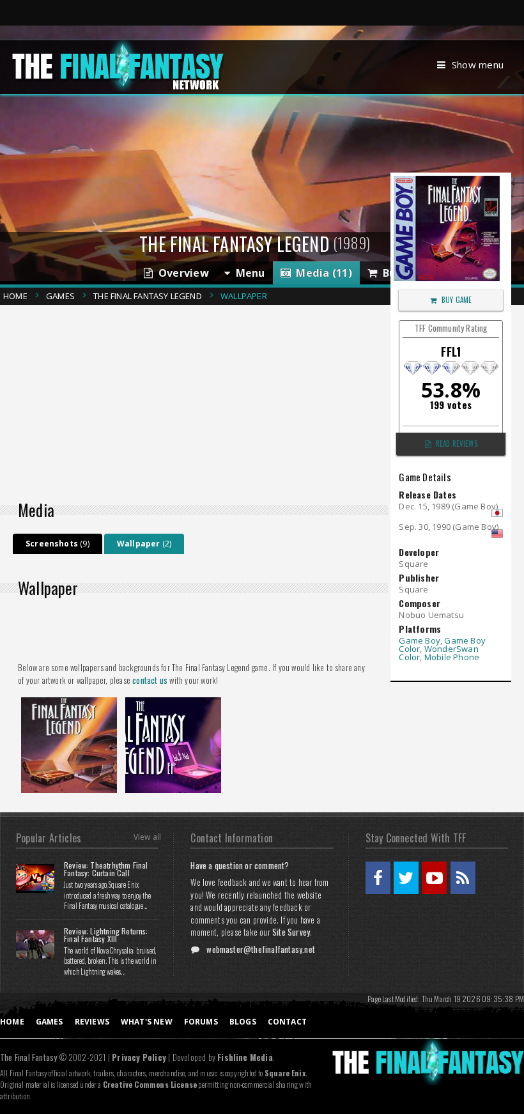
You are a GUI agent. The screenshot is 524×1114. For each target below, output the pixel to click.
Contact (287, 1021)
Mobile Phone (451, 657)
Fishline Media (245, 1057)
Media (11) (321, 273)
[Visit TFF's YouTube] (434, 878)
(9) (57, 543)
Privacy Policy (139, 1057)
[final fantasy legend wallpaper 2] (173, 701)
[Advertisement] (199, 399)
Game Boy (419, 640)
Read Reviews (456, 443)
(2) (144, 543)
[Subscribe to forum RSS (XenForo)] (463, 878)
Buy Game (457, 300)
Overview (180, 273)
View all (147, 837)
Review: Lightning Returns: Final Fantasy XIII (106, 934)
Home (15, 296)
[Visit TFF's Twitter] (406, 878)
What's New (147, 1021)
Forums (201, 1021)
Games (60, 296)
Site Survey (291, 931)
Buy (389, 273)
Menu (247, 273)
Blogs (242, 1021)
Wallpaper (243, 296)
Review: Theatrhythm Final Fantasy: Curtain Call (106, 869)
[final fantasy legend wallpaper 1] (69, 701)
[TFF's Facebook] (378, 878)
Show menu (478, 64)
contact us (149, 680)
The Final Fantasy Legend (147, 296)
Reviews (92, 1021)
